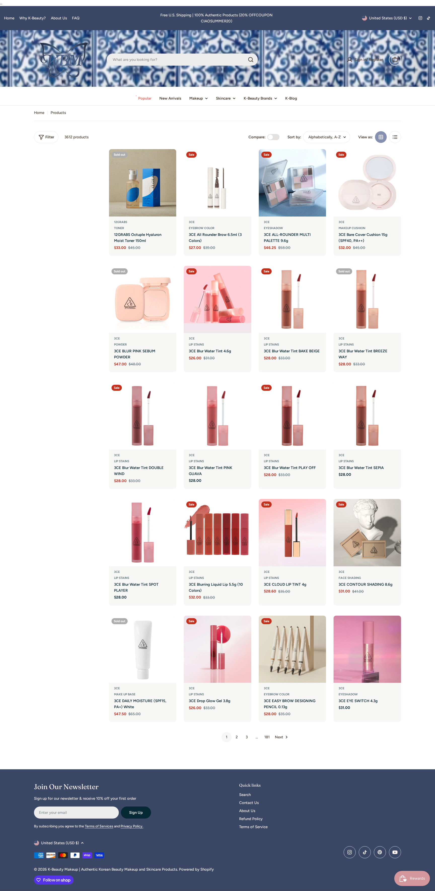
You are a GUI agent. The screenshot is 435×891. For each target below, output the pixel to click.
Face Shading (350, 578)
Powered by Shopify (196, 869)
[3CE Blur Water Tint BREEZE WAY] (367, 299)
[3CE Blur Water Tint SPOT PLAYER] (142, 532)
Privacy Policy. (132, 826)
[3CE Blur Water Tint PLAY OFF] (292, 416)
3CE (192, 222)
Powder (120, 344)
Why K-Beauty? (32, 18)
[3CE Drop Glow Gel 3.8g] (217, 649)
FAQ (76, 18)
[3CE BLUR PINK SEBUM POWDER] (142, 299)
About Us (59, 18)
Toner (119, 228)
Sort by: (294, 137)
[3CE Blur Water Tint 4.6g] (217, 299)
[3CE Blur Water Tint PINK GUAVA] (217, 416)
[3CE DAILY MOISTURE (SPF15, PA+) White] (142, 649)
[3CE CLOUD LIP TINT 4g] (292, 532)
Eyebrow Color (201, 228)
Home (9, 18)
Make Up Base (124, 694)
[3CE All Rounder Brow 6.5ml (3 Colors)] (217, 183)
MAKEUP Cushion (352, 228)
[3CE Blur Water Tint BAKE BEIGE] (292, 299)
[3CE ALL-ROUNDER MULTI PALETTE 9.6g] (292, 183)
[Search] (251, 60)
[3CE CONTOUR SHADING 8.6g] (367, 532)
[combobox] (182, 60)
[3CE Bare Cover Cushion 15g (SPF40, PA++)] (367, 183)
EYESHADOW (273, 228)
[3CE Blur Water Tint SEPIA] (367, 416)
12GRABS (120, 222)
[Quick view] (169, 160)
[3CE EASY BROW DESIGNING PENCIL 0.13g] (292, 649)
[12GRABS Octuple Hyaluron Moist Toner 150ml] (142, 183)
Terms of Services (99, 826)
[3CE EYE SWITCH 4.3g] (367, 649)
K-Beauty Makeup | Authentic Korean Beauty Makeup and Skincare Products (112, 869)
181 (267, 737)
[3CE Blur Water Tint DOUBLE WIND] (142, 416)
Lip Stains (196, 344)
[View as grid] (381, 137)
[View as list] (395, 137)
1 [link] (226, 737)
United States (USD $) (388, 18)
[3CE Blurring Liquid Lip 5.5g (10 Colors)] (217, 532)
